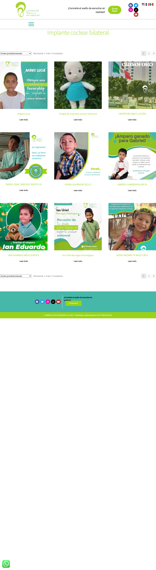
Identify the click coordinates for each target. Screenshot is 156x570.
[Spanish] (152, 4)
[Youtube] (136, 14)
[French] (148, 4)
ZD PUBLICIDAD (105, 315)
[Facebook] (130, 5)
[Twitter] (136, 5)
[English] (144, 4)
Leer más (24, 119)
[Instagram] (130, 10)
